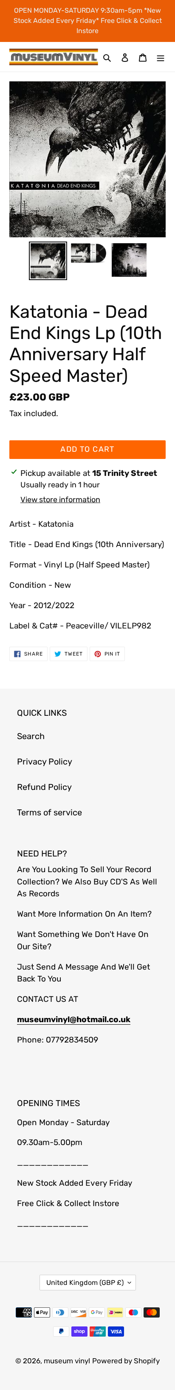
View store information (60, 499)
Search (31, 736)
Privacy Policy (44, 761)
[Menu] (160, 56)
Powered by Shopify (126, 1361)
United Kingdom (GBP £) (85, 1283)
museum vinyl (67, 1361)
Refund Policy (44, 787)
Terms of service (49, 812)
